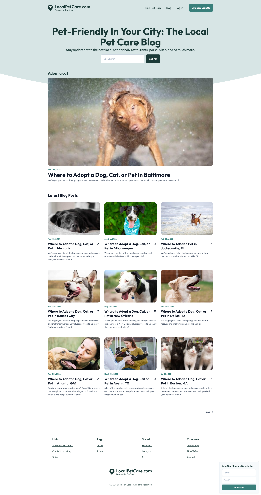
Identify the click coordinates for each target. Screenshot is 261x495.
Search (153, 58)
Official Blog (193, 445)
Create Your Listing (61, 451)
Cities (55, 457)
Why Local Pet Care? (62, 445)
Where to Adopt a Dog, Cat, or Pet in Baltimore (109, 174)
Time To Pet (192, 451)
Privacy (101, 451)
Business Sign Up (201, 7)
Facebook (147, 445)
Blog (168, 8)
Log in (179, 8)
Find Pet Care (153, 8)
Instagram (147, 451)
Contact (191, 457)
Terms (100, 445)
